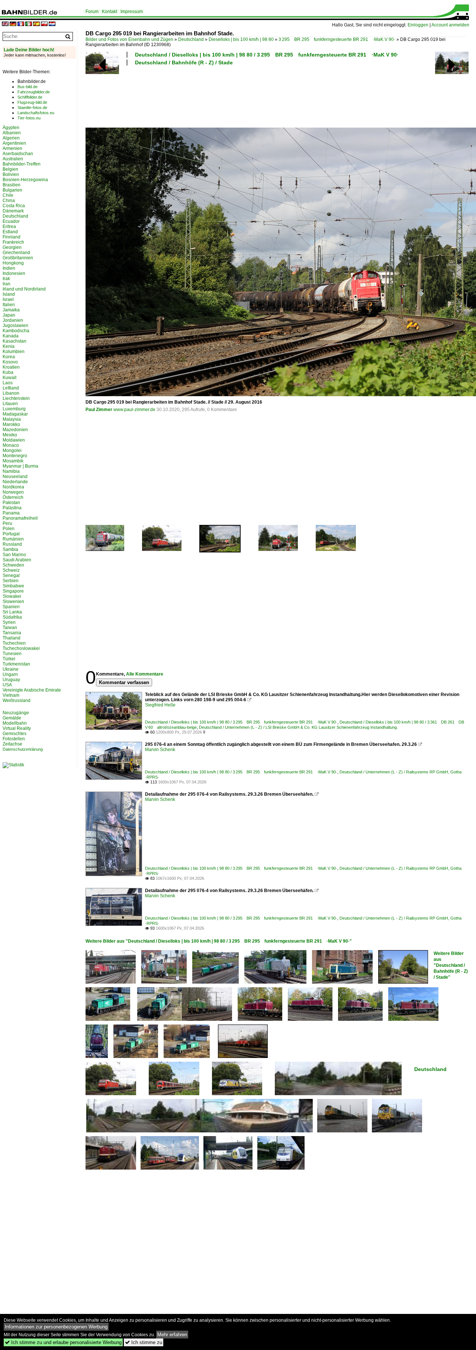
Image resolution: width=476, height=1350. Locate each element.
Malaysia (12, 419)
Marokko (11, 424)
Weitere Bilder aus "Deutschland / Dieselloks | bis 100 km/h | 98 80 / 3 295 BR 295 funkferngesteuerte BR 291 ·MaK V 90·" (219, 941)
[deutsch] (13, 24)
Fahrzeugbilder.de (33, 92)
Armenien (12, 148)
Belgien (10, 169)
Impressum (131, 11)
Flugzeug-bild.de (32, 102)
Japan (9, 315)
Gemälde (12, 718)
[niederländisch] (52, 24)
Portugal (11, 533)
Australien (13, 158)
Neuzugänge (16, 712)
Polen (9, 528)
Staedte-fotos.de (32, 107)
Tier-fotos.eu (29, 118)
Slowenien (13, 601)
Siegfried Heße (160, 705)
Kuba (8, 372)
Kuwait (9, 377)
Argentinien (14, 143)
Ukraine (11, 669)
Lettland (11, 388)
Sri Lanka (12, 612)
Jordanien (13, 320)
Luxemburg (14, 408)
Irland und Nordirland (24, 289)
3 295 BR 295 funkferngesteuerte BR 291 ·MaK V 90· (337, 39)
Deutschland (191, 39)
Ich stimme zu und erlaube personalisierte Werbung (63, 1342)
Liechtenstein (16, 398)
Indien (9, 268)
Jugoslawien (15, 325)
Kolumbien (14, 351)
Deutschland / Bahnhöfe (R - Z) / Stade (184, 62)
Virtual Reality (17, 728)
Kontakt (109, 11)
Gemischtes (14, 733)
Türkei (9, 658)
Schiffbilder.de (29, 97)
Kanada (11, 336)
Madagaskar (15, 414)
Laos (8, 382)
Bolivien (11, 174)
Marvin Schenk (160, 749)
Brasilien (11, 184)
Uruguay (11, 679)
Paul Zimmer (99, 409)
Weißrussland (16, 700)
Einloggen (418, 25)
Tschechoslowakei (21, 648)
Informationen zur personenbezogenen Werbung (56, 1327)
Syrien (9, 622)
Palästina (12, 507)
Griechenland (16, 252)
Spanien (11, 606)
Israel (8, 299)
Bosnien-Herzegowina (25, 179)
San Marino (14, 554)
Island (9, 294)
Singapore (13, 591)
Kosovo (10, 362)
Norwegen (13, 492)
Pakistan (11, 502)
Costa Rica (14, 205)
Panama (11, 513)
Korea (9, 356)
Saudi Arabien (17, 559)
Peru (7, 523)
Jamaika (11, 309)
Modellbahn (15, 723)
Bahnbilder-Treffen (22, 164)
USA (7, 684)
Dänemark (13, 211)
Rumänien (13, 539)
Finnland (11, 237)
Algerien (11, 138)
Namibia (11, 471)
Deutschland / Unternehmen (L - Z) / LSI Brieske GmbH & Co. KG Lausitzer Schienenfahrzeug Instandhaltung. (298, 727)
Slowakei (12, 596)
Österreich (13, 497)
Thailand (11, 638)
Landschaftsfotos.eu (35, 112)
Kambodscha (16, 330)
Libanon (11, 393)
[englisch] (5, 24)
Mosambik (13, 461)
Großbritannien (18, 257)
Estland (10, 231)
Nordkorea (13, 487)
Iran (6, 283)
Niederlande (15, 481)
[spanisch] (36, 24)
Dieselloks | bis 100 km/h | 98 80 (241, 39)
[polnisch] (44, 24)
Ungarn (10, 674)
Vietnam (11, 695)
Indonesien (14, 273)
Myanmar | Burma (20, 466)
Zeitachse (12, 744)
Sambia (10, 549)
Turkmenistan (16, 664)
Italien (9, 304)
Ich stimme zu (143, 1342)
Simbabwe (13, 586)
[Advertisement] (276, 95)
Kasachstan (14, 341)
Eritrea (9, 226)
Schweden (13, 565)
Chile (8, 195)
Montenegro (15, 455)
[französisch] (20, 24)
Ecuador (11, 221)
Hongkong (13, 263)
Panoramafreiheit (20, 518)
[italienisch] (28, 24)
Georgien (12, 247)
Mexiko (10, 434)
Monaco (11, 445)
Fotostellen (14, 738)
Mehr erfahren (172, 1334)
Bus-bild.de (27, 86)
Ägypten (11, 127)
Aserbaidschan (18, 153)
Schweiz (11, 570)
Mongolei (12, 450)
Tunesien (12, 653)
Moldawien (14, 440)
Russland (12, 544)
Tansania (12, 632)
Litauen (10, 403)
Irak (6, 278)
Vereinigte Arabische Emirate (32, 690)
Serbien (11, 580)
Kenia (9, 346)
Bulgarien (12, 190)
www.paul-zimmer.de (134, 409)
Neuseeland (15, 476)
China (9, 200)
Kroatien (11, 367)
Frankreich (13, 242)
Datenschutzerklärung (23, 749)
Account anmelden (450, 25)
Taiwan (10, 627)
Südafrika (12, 617)
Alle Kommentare (144, 674)
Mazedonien (15, 429)
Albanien (12, 132)
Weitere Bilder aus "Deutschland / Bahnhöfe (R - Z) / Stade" (451, 965)
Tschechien (14, 643)
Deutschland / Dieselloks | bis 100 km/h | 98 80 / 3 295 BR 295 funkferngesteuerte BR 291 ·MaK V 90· (267, 55)
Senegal (11, 575)
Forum (92, 11)
